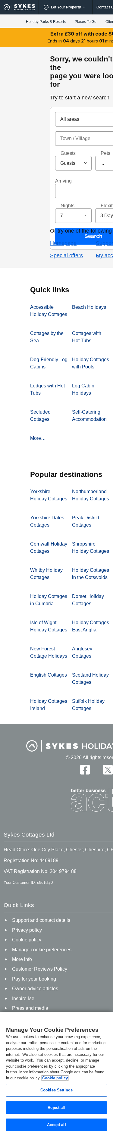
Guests (68, 153)
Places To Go (85, 22)
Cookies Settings (56, 1090)
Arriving (63, 180)
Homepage (63, 243)
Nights (67, 205)
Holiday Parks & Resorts (46, 22)
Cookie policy (55, 1078)
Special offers (66, 255)
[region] (56, 1074)
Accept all (56, 1124)
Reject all (56, 1107)
